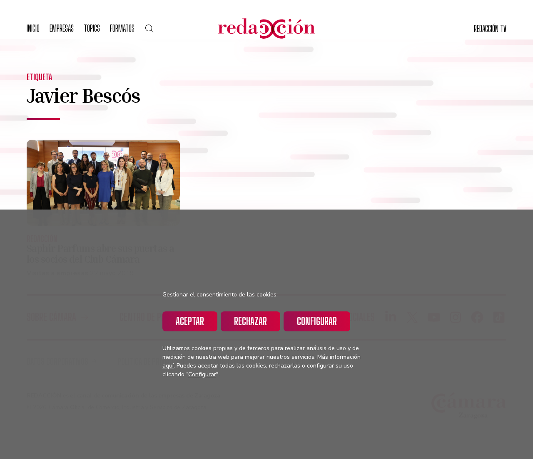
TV (490, 28)
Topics (92, 28)
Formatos (122, 28)
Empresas (62, 28)
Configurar (317, 321)
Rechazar (250, 321)
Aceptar (190, 321)
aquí (168, 366)
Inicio (33, 28)
